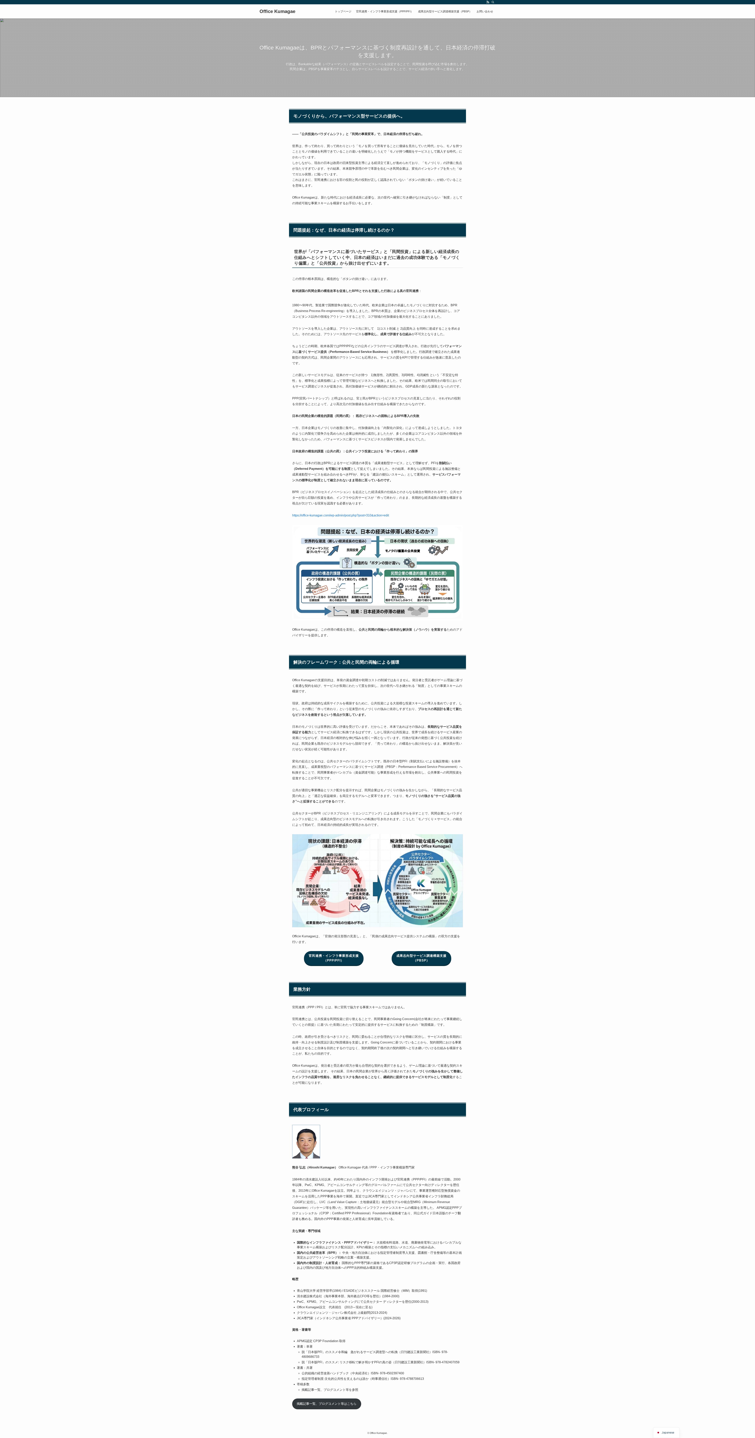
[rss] (487, 2)
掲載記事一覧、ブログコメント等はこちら (326, 1403)
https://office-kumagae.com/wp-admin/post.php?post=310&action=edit (340, 515)
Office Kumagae (277, 11)
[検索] (492, 2)
